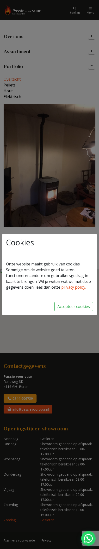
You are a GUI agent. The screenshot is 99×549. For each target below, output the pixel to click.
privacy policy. (73, 287)
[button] (88, 538)
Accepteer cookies (73, 306)
